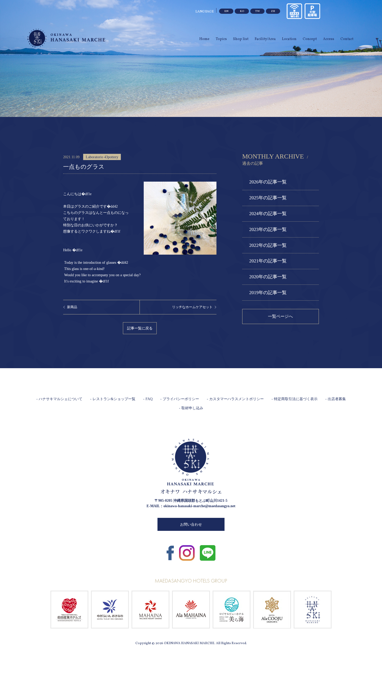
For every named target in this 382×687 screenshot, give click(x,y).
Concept (310, 39)
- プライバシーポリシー (179, 399)
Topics (221, 39)
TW (257, 11)
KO (242, 11)
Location (289, 39)
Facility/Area (265, 39)
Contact (346, 39)
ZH (273, 11)
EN (226, 11)
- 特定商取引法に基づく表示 (295, 399)
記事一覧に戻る (140, 328)
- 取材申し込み (191, 408)
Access (328, 39)
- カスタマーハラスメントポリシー (235, 399)
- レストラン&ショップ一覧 (112, 399)
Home (204, 39)
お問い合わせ (191, 524)
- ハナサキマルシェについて (59, 399)
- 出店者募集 (335, 399)
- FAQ (148, 399)
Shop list (240, 39)
